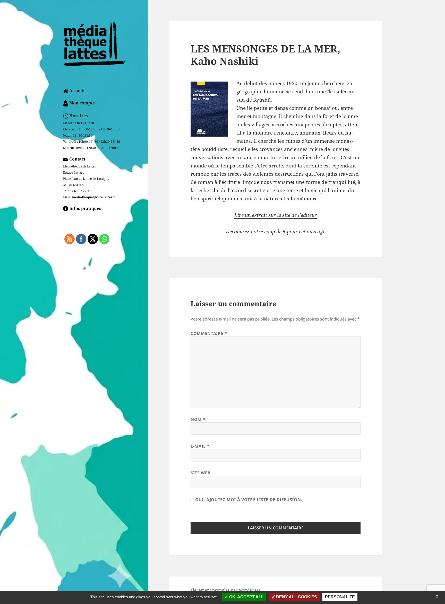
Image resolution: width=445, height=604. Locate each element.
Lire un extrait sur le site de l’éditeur (275, 215)
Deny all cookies (296, 597)
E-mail (200, 446)
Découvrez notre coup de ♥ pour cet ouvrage (275, 231)
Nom (198, 419)
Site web (200, 473)
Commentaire (209, 333)
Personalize (340, 597)
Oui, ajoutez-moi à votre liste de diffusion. (248, 499)
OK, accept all (246, 597)
